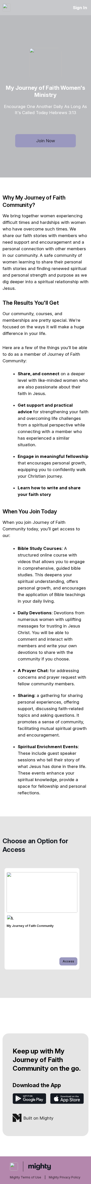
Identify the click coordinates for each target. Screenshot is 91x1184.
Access (68, 961)
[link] (42, 918)
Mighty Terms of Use (25, 1177)
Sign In (80, 7)
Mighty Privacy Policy (64, 1177)
